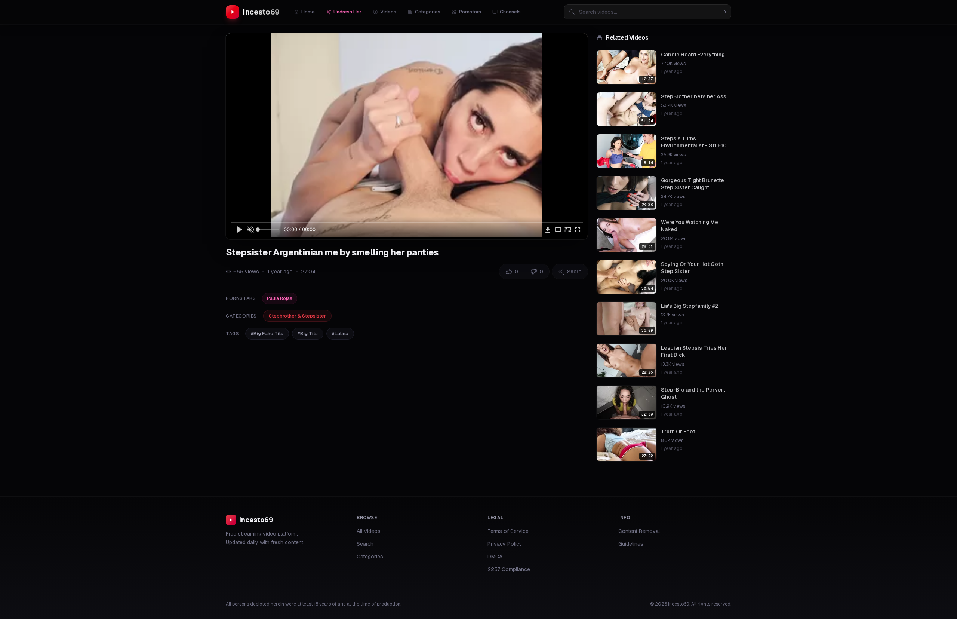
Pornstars (470, 12)
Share (574, 271)
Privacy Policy (504, 543)
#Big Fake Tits (267, 333)
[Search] (723, 11)
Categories (427, 12)
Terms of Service (508, 531)
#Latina (340, 333)
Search (365, 543)
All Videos (369, 531)
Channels (510, 12)
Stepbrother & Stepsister (297, 316)
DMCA (494, 556)
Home (308, 12)
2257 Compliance (508, 569)
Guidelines (630, 543)
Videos (388, 12)
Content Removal (639, 531)
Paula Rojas (279, 298)
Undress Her (347, 12)
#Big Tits (308, 333)
